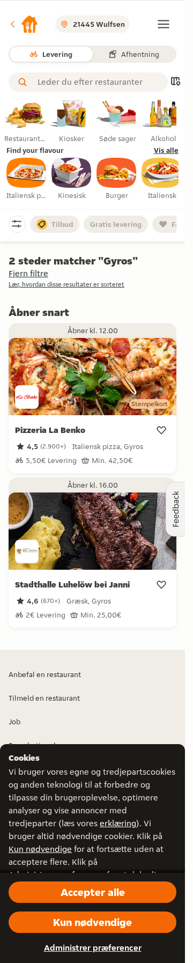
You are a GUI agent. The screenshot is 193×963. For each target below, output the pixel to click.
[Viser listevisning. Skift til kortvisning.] (175, 82)
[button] (24, 24)
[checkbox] (26, 179)
